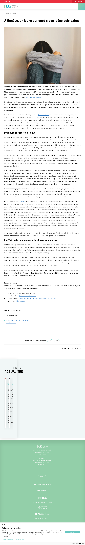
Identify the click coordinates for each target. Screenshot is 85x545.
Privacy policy (20, 539)
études (23, 202)
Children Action (19, 301)
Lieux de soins (41, 491)
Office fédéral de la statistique (17, 320)
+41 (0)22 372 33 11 (42, 471)
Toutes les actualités (11, 13)
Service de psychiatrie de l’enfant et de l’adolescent (37, 298)
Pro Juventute (11, 323)
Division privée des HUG (42, 519)
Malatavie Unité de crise (27, 296)
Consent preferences (7, 539)
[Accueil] (11, 6)
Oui (50, 340)
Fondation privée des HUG (42, 502)
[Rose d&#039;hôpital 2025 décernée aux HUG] (9, 403)
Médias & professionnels (41, 484)
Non (57, 340)
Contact (42, 476)
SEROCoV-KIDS (43, 115)
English (4, 524)
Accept (72, 532)
